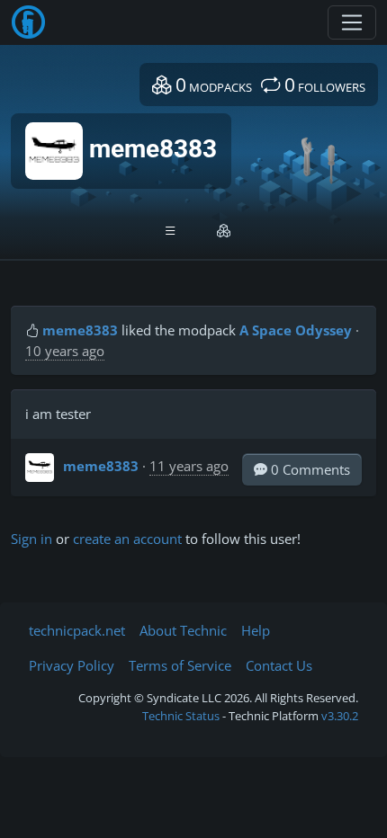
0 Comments (308, 469)
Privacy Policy (71, 665)
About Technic (183, 630)
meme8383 (80, 330)
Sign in (31, 539)
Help (255, 630)
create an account (127, 539)
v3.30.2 (339, 716)
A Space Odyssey (295, 330)
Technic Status (181, 716)
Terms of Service (180, 665)
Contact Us (279, 665)
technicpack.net (77, 630)
